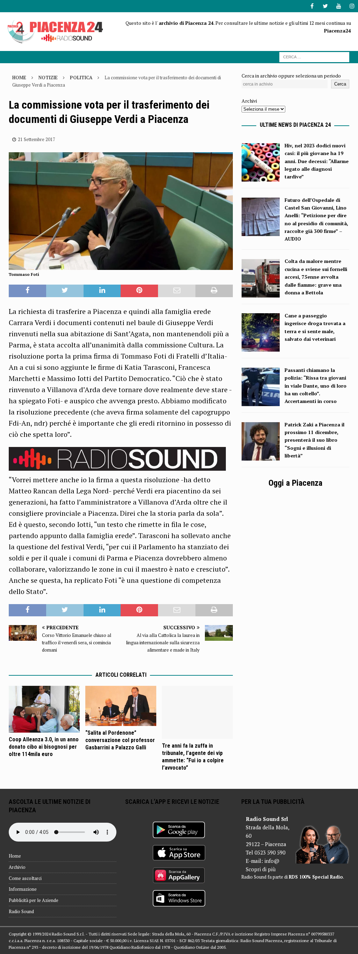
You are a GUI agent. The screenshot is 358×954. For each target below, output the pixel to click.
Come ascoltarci (25, 878)
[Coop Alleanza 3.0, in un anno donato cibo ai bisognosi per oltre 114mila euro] (44, 709)
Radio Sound (21, 911)
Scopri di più (260, 869)
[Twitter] (325, 6)
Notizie (48, 77)
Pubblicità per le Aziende (33, 900)
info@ (271, 860)
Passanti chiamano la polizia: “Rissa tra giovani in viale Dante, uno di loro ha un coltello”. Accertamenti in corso (315, 386)
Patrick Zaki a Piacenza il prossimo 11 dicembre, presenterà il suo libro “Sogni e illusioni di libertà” (314, 440)
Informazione (23, 889)
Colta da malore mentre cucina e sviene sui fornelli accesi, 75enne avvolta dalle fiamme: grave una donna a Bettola (316, 277)
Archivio (17, 867)
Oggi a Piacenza (295, 483)
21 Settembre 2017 (36, 139)
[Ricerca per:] (314, 56)
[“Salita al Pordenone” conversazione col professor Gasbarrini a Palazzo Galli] (120, 706)
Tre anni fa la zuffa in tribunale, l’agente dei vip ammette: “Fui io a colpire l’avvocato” (193, 756)
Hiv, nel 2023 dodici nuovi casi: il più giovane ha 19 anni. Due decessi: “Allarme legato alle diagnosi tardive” (317, 161)
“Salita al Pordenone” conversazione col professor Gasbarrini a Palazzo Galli (120, 740)
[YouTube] (338, 6)
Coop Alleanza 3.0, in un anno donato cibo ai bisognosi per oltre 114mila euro (44, 746)
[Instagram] (352, 6)
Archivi (249, 100)
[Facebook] (312, 6)
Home (15, 856)
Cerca (340, 84)
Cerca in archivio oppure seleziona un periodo (291, 75)
